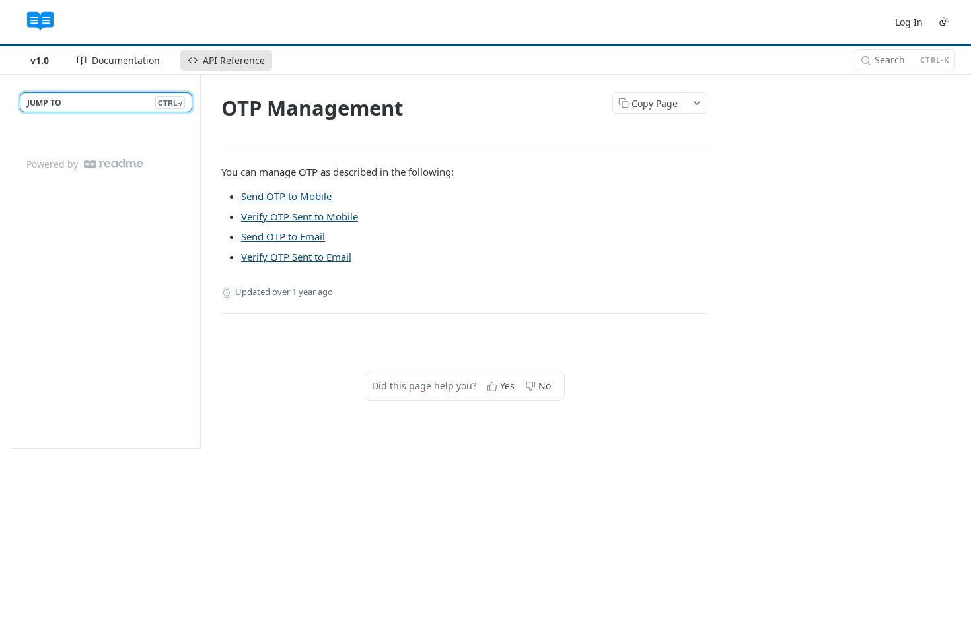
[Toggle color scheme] (943, 21)
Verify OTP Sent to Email (296, 256)
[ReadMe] (113, 164)
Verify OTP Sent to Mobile (299, 216)
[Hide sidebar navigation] (197, 261)
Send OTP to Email (283, 236)
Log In (909, 22)
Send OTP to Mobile (286, 196)
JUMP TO (104, 102)
